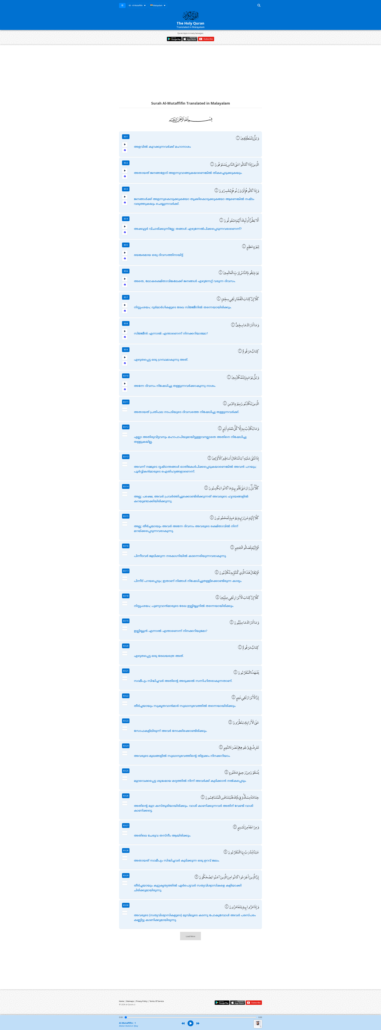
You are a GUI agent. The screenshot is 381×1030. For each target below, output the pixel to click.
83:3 (126, 189)
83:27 (125, 825)
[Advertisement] (190, 70)
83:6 (126, 271)
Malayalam (157, 5)
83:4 (126, 218)
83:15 (125, 516)
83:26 (125, 795)
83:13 (125, 456)
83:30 (125, 905)
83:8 (126, 323)
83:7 (126, 297)
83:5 (126, 244)
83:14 (125, 486)
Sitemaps (130, 1001)
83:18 (125, 595)
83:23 (125, 720)
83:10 (125, 375)
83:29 (125, 875)
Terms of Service (156, 1001)
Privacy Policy (141, 1001)
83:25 (125, 770)
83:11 (125, 401)
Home (121, 1001)
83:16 (125, 545)
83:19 (125, 620)
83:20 (125, 645)
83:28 (125, 850)
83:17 (125, 570)
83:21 (125, 670)
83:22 (125, 695)
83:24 (125, 745)
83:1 (126, 136)
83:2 (126, 162)
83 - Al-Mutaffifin (136, 5)
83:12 (125, 426)
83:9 (126, 349)
